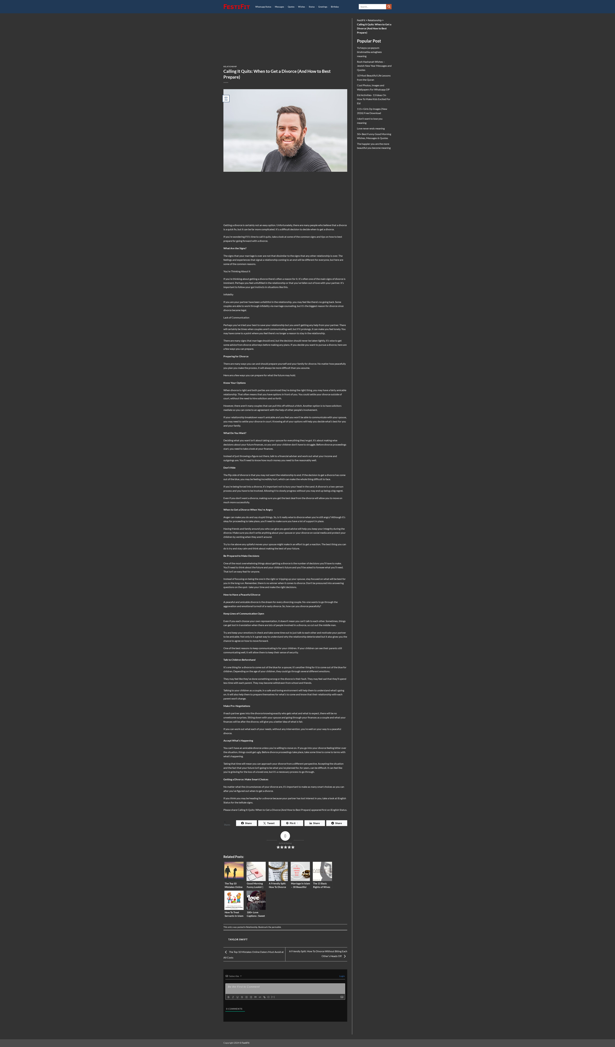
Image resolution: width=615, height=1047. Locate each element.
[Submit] (389, 6)
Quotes (291, 6)
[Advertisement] (285, 41)
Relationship (230, 66)
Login (342, 976)
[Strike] (242, 997)
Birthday (335, 6)
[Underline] (237, 997)
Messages (279, 6)
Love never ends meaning (371, 128)
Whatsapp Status (263, 6)
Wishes (301, 6)
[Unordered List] (251, 997)
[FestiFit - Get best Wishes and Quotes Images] (236, 7)
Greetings (322, 6)
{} (268, 997)
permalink (276, 927)
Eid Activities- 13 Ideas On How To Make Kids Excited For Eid (373, 99)
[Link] (264, 997)
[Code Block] (260, 997)
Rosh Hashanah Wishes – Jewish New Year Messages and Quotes (374, 65)
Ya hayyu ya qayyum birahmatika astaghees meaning (369, 51)
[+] (273, 997)
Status (312, 6)
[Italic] (233, 997)
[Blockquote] (255, 997)
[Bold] (228, 997)
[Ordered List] (246, 997)
